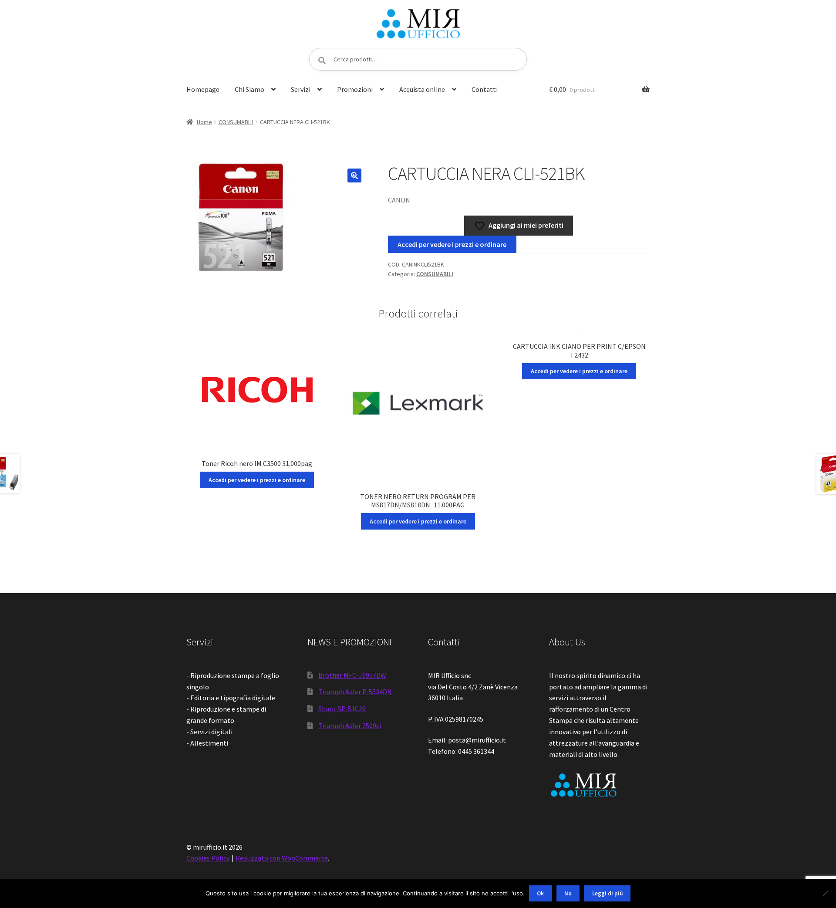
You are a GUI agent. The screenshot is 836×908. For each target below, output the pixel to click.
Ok (540, 893)
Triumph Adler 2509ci (349, 725)
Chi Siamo (249, 89)
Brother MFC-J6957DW (352, 675)
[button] (354, 175)
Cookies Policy (207, 858)
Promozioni (355, 89)
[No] (825, 893)
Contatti (485, 89)
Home (204, 122)
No (568, 893)
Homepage (202, 89)
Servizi (300, 89)
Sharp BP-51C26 (342, 708)
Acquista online (422, 89)
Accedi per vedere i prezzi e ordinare (452, 244)
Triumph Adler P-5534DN (355, 691)
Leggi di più (607, 893)
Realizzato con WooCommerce (282, 858)
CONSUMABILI (236, 122)
